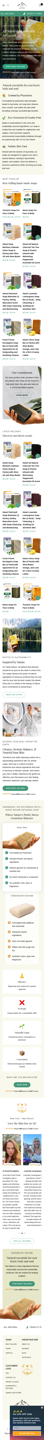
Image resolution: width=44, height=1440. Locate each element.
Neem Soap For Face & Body (30, 211)
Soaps (8, 1348)
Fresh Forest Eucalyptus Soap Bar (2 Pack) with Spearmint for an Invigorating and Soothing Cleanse (11, 347)
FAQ (7, 1373)
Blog (24, 1353)
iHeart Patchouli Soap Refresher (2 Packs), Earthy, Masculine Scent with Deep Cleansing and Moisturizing (12, 301)
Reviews (25, 1348)
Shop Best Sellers (15, 67)
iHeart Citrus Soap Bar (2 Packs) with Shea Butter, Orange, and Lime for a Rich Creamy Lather (31, 347)
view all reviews (22, 1241)
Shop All (9, 1353)
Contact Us (10, 1377)
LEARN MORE (22, 395)
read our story (14, 695)
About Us (26, 1344)
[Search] (8, 5)
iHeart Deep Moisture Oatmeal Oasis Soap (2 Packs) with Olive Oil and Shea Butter (11, 250)
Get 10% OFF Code (27, 1433)
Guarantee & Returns (11, 1387)
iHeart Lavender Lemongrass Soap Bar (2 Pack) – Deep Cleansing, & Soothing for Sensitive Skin (32, 301)
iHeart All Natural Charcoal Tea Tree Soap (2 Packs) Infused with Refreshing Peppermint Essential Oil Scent (31, 253)
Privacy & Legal (12, 1382)
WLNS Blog (26, 1357)
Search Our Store (13, 1393)
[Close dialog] (42, 1408)
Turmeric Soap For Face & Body (11, 211)
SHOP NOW (22, 1085)
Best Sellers (11, 1344)
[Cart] (40, 5)
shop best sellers (15, 788)
